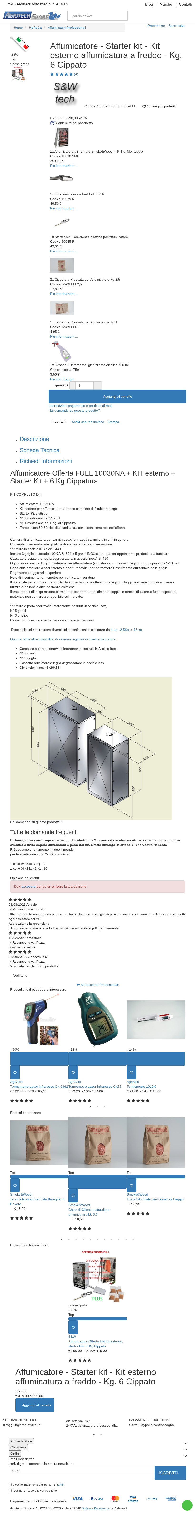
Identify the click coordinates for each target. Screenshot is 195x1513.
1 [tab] (90, 1106)
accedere (29, 886)
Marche (166, 4)
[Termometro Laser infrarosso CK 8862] (39, 1019)
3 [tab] (104, 1106)
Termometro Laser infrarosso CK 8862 (39, 1086)
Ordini (15, 1453)
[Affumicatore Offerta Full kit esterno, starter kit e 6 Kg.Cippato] (97, 1275)
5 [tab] (90, 1239)
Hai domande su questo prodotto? (74, 410)
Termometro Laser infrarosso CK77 (95, 1086)
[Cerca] (120, 16)
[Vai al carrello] (180, 16)
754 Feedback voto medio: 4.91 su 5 (37, 4)
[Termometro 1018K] (156, 1019)
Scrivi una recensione (88, 422)
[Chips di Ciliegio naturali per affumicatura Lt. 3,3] (97, 1142)
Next (188, 1047)
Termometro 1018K (141, 1086)
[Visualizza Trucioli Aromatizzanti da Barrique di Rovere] (39, 1176)
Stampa (113, 422)
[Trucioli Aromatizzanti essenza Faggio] (156, 1142)
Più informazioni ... (64, 165)
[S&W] (65, 92)
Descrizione (34, 439)
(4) (75, 74)
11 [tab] (133, 1239)
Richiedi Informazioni (46, 461)
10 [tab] (126, 1239)
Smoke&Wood (21, 1194)
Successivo (176, 26)
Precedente (156, 26)
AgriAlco (16, 1082)
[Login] (163, 16)
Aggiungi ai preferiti (161, 106)
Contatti (185, 4)
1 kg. (114, 629)
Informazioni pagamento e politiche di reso (80, 406)
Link (60, 1484)
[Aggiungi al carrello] (39, 1059)
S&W (72, 1336)
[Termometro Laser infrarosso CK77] (97, 1019)
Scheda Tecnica (39, 450)
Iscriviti (169, 1473)
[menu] (188, 16)
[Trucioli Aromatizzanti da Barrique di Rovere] (39, 1142)
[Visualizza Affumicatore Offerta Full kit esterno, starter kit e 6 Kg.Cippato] (97, 1318)
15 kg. (138, 629)
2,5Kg (124, 629)
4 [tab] (83, 1239)
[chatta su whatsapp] (187, 1505)
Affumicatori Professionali (99, 985)
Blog (149, 4)
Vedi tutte (20, 975)
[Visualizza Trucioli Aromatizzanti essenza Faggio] (156, 1176)
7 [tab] (104, 1239)
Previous (6, 1047)
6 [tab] (97, 1239)
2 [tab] (97, 1106)
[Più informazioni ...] (62, 137)
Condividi (58, 422)
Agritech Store (21, 1441)
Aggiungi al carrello (117, 396)
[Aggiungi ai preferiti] (15, 1072)
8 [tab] (111, 1239)
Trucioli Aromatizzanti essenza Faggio (155, 1199)
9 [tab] (119, 1239)
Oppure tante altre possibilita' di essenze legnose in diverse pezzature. (63, 639)
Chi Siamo (18, 1447)
